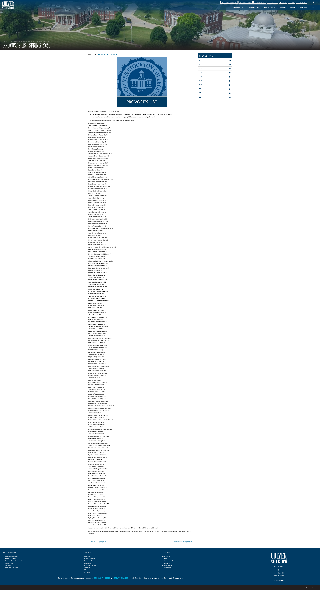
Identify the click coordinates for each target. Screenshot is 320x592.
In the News (167, 567)
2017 (200, 97)
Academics (237, 7)
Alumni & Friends (10, 558)
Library (86, 570)
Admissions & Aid (253, 7)
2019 (200, 89)
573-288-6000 (278, 566)
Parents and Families (11, 556)
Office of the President (171, 561)
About (314, 7)
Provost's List (101, 54)
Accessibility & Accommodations (15, 561)
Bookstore (87, 563)
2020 (200, 85)
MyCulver (8, 565)
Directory (87, 556)
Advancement (303, 7)
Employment (9, 563)
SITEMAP (315, 587)
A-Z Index (87, 572)
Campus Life (268, 7)
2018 (200, 93)
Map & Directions (89, 558)
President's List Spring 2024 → (184, 542)
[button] (274, 580)
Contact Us (167, 570)
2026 (200, 60)
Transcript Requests (11, 567)
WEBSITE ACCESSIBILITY (299, 587)
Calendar (87, 567)
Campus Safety (89, 561)
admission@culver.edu (279, 570)
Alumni (292, 7)
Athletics (282, 7)
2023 (200, 72)
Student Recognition (112, 54)
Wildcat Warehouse (90, 565)
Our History (167, 556)
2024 (200, 68)
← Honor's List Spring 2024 (97, 542)
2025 (200, 64)
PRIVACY (309, 587)
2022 (200, 76)
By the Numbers (168, 565)
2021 (200, 81)
